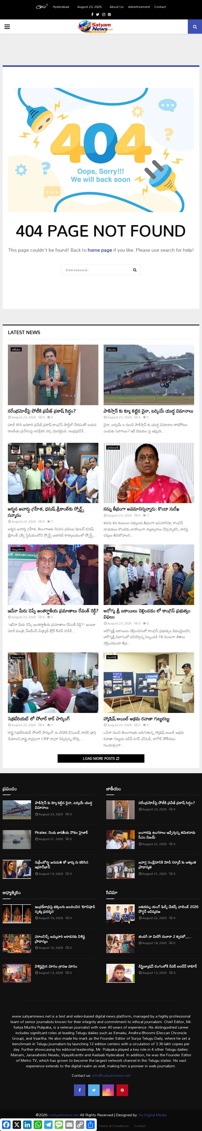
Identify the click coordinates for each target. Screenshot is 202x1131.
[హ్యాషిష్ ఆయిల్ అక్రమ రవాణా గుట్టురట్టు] (149, 682)
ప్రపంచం (112, 349)
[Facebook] (79, 1090)
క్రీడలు (15, 447)
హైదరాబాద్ (113, 447)
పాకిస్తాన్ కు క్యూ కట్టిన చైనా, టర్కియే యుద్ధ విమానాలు (149, 410)
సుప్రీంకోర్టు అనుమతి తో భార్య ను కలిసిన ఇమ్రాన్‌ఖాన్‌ (61, 864)
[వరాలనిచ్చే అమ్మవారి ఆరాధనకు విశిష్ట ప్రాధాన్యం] (17, 943)
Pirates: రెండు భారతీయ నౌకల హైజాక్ (61, 832)
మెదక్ (111, 549)
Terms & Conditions (114, 1125)
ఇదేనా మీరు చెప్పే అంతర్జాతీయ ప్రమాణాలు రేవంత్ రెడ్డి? (53, 610)
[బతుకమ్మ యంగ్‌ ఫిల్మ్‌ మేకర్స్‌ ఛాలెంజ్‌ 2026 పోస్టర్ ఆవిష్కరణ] (120, 913)
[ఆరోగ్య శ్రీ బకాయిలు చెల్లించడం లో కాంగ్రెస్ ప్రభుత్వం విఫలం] (149, 574)
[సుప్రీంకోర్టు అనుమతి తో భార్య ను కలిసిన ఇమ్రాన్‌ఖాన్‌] (17, 869)
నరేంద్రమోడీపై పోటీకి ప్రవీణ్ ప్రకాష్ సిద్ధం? (42, 410)
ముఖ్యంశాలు (18, 549)
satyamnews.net (64, 1114)
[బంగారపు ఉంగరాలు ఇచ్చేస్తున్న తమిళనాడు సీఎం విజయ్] (120, 839)
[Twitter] (94, 1090)
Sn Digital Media (152, 1114)
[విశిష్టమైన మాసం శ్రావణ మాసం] (17, 973)
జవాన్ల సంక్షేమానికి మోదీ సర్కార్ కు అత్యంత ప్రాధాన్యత (167, 864)
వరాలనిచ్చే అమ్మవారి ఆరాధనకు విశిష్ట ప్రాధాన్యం (60, 939)
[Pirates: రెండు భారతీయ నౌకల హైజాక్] (17, 839)
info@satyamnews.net (111, 1075)
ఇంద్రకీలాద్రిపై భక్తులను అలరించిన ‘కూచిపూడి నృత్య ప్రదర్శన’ (65, 909)
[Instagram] (108, 1090)
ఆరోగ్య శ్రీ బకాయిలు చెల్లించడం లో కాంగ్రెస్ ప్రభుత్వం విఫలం (147, 613)
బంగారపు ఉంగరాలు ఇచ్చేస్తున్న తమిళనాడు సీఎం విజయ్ (167, 835)
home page (100, 250)
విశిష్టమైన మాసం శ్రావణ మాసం (56, 966)
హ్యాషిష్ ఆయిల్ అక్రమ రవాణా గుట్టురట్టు (137, 718)
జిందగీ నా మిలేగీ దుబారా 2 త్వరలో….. (165, 936)
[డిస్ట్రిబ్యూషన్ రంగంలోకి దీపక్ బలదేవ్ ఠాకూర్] (120, 973)
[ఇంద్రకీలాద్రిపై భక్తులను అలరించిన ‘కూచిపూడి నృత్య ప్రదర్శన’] (17, 913)
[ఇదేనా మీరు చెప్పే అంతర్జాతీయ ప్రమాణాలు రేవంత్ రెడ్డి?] (53, 574)
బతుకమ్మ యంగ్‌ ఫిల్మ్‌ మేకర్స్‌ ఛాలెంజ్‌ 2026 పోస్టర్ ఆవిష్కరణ (168, 909)
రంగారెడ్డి (112, 657)
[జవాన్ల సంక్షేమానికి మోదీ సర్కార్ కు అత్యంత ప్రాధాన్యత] (120, 869)
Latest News (24, 332)
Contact (160, 6)
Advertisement (139, 6)
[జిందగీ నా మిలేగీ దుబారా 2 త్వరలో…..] (120, 943)
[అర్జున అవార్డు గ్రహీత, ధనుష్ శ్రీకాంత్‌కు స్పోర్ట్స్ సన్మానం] (53, 473)
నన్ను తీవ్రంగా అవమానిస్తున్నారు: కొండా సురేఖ (141, 508)
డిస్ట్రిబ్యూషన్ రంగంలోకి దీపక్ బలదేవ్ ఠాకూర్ (168, 966)
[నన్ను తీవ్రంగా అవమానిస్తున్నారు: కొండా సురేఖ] (149, 473)
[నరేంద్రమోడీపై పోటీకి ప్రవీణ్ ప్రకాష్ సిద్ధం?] (53, 375)
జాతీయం (16, 349)
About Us (117, 6)
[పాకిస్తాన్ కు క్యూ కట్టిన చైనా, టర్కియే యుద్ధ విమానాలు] (149, 375)
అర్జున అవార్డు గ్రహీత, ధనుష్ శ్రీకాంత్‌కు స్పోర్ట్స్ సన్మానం (46, 511)
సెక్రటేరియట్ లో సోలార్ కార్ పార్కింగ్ (39, 718)
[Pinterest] (122, 1090)
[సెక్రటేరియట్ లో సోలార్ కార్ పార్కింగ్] (53, 682)
